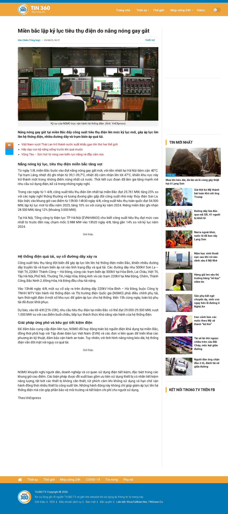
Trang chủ (123, 10)
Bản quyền (106, 501)
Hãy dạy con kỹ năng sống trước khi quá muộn (52, 149)
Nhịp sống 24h (180, 10)
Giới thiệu (40, 501)
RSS (52, 501)
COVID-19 (93, 479)
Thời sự (141, 10)
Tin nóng (111, 479)
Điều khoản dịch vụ (70, 501)
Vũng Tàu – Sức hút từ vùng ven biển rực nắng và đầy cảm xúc (62, 154)
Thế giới (158, 10)
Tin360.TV (70, 496)
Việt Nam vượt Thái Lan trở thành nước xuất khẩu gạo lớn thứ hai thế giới (69, 144)
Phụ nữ (128, 479)
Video (201, 10)
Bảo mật (91, 501)
